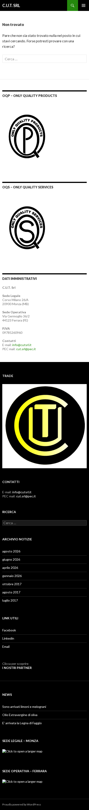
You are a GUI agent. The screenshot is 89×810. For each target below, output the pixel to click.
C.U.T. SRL (11, 5)
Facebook (9, 630)
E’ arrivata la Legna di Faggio (22, 723)
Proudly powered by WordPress (21, 804)
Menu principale (83, 5)
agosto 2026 (11, 551)
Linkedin (8, 638)
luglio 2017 (10, 600)
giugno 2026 (11, 559)
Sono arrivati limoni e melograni (24, 707)
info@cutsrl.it (21, 345)
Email (6, 646)
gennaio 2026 (12, 576)
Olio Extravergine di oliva (19, 715)
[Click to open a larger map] (22, 751)
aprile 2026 (10, 568)
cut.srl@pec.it (26, 349)
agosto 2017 (11, 592)
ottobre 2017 (11, 584)
